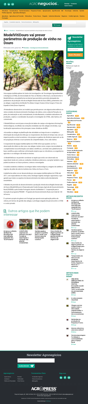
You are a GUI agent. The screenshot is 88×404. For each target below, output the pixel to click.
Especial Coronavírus (73, 141)
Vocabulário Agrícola (14, 22)
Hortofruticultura (24, 11)
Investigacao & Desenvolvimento (39, 47)
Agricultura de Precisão (16, 16)
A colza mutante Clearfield (76, 299)
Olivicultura (28, 16)
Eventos (82, 16)
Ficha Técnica (20, 381)
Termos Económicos (26, 22)
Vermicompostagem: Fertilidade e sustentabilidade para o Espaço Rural (78, 338)
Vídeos (69, 189)
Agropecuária (47, 11)
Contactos (74, 3)
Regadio (44, 16)
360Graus (48, 401)
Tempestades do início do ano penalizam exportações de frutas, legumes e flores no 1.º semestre (77, 261)
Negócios (64, 16)
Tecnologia (68, 11)
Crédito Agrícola (73, 16)
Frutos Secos (37, 16)
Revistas (67, 3)
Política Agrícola (7, 13)
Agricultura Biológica (19, 13)
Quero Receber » (75, 55)
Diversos (70, 139)
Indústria (75, 11)
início (6, 30)
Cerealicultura (13, 11)
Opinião (81, 11)
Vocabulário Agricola (37, 376)
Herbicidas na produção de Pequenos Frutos (77, 321)
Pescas (69, 180)
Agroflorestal (56, 11)
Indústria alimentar (72, 164)
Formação (5, 18)
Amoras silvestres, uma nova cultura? (77, 329)
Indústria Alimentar (54, 16)
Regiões (6, 22)
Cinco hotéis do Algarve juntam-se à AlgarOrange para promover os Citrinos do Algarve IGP (57, 235)
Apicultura (5, 16)
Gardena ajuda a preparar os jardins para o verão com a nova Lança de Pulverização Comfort (41, 235)
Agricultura (70, 116)
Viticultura (5, 11)
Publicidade (20, 379)
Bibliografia (36, 22)
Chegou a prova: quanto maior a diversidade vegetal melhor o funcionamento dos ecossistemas (77, 309)
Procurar (57, 25)
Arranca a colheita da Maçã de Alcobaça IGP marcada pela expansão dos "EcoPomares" (10, 235)
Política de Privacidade (9, 381)
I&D (62, 11)
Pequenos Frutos (36, 11)
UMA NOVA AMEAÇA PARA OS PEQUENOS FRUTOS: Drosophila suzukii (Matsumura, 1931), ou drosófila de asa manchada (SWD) (77, 286)
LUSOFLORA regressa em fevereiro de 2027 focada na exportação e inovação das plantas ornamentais (25, 237)
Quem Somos (68, 5)
